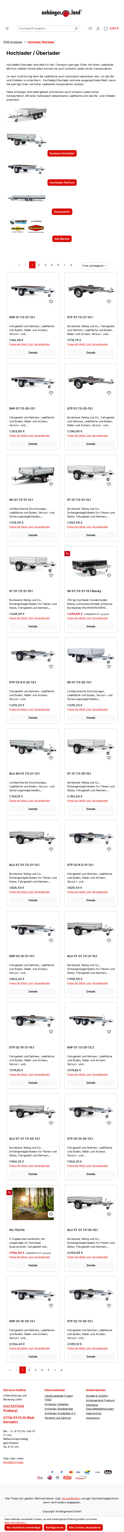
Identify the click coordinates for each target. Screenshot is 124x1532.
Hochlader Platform (62, 182)
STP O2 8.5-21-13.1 (80, 865)
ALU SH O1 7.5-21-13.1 (24, 773)
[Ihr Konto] (98, 28)
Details (33, 352)
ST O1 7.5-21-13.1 (79, 499)
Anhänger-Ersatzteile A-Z (60, 1413)
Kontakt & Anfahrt (97, 1395)
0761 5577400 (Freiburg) (13, 1408)
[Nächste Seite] (64, 264)
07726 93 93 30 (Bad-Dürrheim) (19, 1420)
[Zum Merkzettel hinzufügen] (51, 301)
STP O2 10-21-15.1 (21, 1047)
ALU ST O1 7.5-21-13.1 (24, 865)
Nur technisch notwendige (23, 1527)
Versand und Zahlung (58, 1417)
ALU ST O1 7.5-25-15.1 (82, 1230)
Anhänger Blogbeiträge (59, 1408)
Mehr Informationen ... (16, 1522)
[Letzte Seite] (71, 264)
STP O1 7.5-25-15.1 (80, 408)
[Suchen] (76, 28)
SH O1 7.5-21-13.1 (21, 499)
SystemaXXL (62, 211)
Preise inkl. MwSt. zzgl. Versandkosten (29, 344)
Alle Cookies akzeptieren (85, 1527)
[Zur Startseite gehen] (62, 12)
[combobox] (44, 28)
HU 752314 (17, 1230)
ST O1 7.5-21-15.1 (21, 591)
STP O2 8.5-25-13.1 (22, 682)
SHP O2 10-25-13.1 (22, 1321)
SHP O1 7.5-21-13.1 (22, 317)
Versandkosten (71, 1498)
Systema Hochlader (62, 153)
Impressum (93, 1417)
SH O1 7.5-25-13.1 (79, 682)
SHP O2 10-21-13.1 (21, 956)
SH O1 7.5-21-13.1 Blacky (84, 591)
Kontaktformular (13, 1462)
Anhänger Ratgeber (57, 1404)
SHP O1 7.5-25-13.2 (80, 1047)
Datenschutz (93, 1413)
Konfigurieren (54, 1527)
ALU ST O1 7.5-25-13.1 (24, 1138)
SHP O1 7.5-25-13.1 (22, 408)
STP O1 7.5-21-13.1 (80, 317)
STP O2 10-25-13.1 (80, 1138)
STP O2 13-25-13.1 (80, 1321)
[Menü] (7, 28)
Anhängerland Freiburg (100, 1400)
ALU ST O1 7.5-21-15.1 (82, 956)
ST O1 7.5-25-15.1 (79, 773)
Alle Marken (62, 238)
